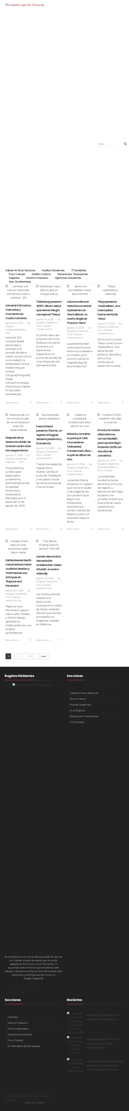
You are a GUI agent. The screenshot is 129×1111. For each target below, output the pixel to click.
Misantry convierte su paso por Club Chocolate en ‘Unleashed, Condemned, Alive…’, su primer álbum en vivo (80, 446)
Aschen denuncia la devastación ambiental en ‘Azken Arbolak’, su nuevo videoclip (49, 564)
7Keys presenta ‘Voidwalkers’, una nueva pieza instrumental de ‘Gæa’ (109, 310)
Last (43, 656)
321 (30, 656)
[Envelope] (40, 990)
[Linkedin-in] (24, 990)
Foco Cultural (43, 325)
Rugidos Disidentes (47, 322)
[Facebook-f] (32, 990)
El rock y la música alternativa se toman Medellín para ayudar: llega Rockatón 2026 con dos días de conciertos (110, 442)
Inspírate (10, 462)
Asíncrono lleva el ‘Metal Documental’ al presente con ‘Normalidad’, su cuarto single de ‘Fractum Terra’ (105, 1065)
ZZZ (8, 333)
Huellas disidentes (15, 329)
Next (36, 656)
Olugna (10, 326)
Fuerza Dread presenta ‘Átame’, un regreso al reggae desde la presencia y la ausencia (49, 434)
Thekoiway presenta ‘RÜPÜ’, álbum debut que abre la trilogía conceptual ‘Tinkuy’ (103, 1043)
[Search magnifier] (125, 144)
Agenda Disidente (107, 467)
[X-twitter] (8, 990)
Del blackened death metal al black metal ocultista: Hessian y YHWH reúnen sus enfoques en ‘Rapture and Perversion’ (18, 573)
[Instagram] (16, 990)
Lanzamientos (44, 329)
